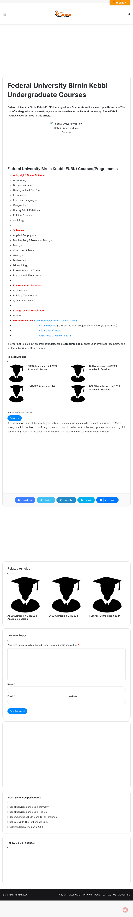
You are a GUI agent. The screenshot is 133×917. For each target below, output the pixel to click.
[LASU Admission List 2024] (66, 595)
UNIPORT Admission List (41, 386)
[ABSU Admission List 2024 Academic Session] (25, 595)
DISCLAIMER (75, 894)
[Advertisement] (66, 50)
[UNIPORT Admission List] (16, 393)
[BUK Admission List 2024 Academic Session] (78, 373)
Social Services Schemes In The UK (28, 812)
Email (11, 696)
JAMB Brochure (47, 325)
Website (73, 696)
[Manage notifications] (125, 909)
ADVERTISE (124, 894)
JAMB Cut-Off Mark (49, 330)
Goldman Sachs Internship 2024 (26, 827)
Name (11, 684)
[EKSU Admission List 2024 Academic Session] (16, 373)
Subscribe (12, 412)
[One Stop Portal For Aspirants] (66, 14)
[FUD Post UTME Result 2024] (107, 595)
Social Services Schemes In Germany (29, 807)
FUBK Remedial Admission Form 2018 (55, 320)
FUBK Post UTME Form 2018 (54, 335)
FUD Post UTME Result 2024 (104, 615)
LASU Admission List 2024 (63, 615)
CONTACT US (109, 894)
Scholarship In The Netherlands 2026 (28, 822)
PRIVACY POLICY (91, 894)
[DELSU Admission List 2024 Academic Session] (78, 393)
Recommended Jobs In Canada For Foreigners (33, 817)
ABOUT (62, 894)
